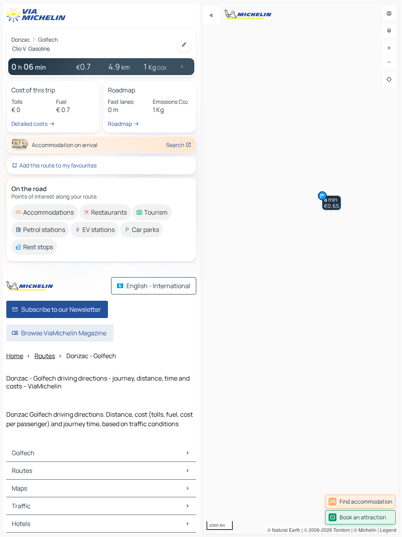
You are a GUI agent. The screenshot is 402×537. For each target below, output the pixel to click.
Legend (388, 529)
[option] (44, 212)
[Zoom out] (389, 62)
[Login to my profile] (389, 13)
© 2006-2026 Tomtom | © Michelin (340, 529)
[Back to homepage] (37, 15)
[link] (360, 502)
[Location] (389, 79)
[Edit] (184, 44)
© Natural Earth (283, 529)
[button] (331, 203)
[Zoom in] (389, 48)
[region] (301, 268)
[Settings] (389, 31)
